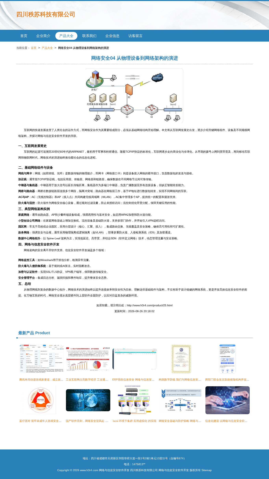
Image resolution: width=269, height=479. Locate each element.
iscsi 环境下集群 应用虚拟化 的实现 (134, 420)
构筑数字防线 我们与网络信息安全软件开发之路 (188, 379)
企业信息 (112, 36)
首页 (23, 36)
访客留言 (135, 36)
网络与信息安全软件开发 (114, 470)
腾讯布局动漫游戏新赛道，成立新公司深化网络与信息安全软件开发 (60, 379)
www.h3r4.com (89, 470)
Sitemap (206, 470)
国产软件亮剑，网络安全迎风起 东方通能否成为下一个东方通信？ (106, 420)
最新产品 (26, 333)
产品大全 (66, 36)
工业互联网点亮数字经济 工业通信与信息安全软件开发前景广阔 (105, 379)
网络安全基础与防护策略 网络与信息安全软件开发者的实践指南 (198, 420)
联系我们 (89, 36)
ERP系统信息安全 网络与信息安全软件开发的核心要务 (145, 379)
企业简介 (43, 36)
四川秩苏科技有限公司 (45, 14)
